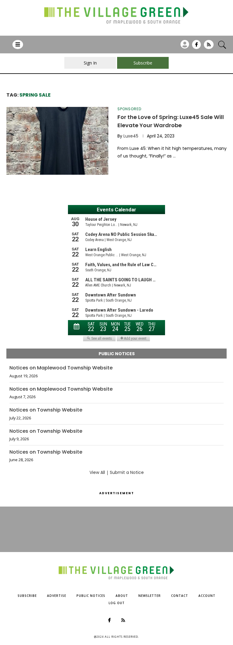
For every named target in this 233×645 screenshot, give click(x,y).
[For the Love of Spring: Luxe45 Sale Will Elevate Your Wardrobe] (57, 141)
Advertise (56, 596)
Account (206, 596)
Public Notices (90, 596)
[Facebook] (196, 47)
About (122, 596)
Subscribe (27, 596)
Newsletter (149, 596)
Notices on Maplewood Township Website (61, 368)
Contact (179, 596)
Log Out (117, 603)
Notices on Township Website (45, 410)
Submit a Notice (127, 472)
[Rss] (209, 47)
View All (97, 472)
